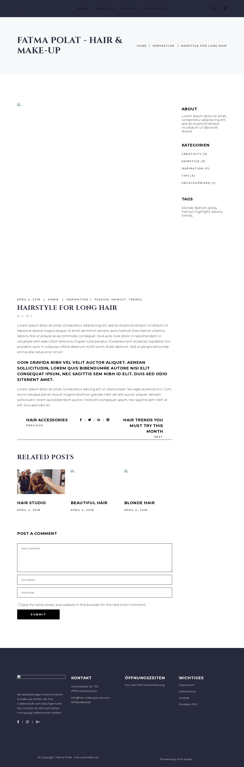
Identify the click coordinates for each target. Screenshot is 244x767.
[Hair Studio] (41, 481)
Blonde (187, 208)
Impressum (186, 685)
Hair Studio (31, 503)
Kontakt (184, 698)
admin (54, 299)
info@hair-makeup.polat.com (90, 697)
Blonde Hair (139, 503)
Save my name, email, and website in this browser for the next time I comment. (83, 605)
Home (142, 45)
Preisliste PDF (188, 704)
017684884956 (81, 702)
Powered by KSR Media (176, 759)
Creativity (192, 154)
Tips (185, 175)
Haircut (119, 299)
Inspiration (163, 45)
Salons (217, 212)
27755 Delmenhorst (84, 691)
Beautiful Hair (89, 503)
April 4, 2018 (29, 299)
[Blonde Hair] (148, 481)
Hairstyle (191, 161)
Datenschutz (187, 691)
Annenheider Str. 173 (84, 686)
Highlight (202, 212)
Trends (135, 299)
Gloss (212, 208)
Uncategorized (196, 183)
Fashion (102, 299)
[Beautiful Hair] (95, 481)
